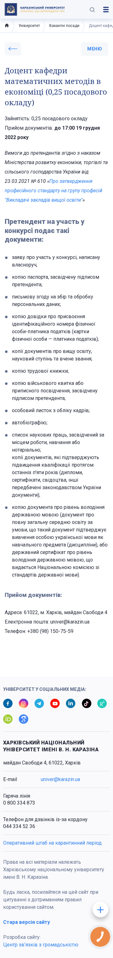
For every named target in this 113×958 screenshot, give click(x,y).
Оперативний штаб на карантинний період (52, 843)
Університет (29, 25)
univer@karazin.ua (60, 779)
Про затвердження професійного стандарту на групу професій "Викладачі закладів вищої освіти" (53, 190)
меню (94, 48)
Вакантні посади (64, 25)
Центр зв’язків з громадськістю (40, 945)
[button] (92, 9)
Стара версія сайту (26, 922)
